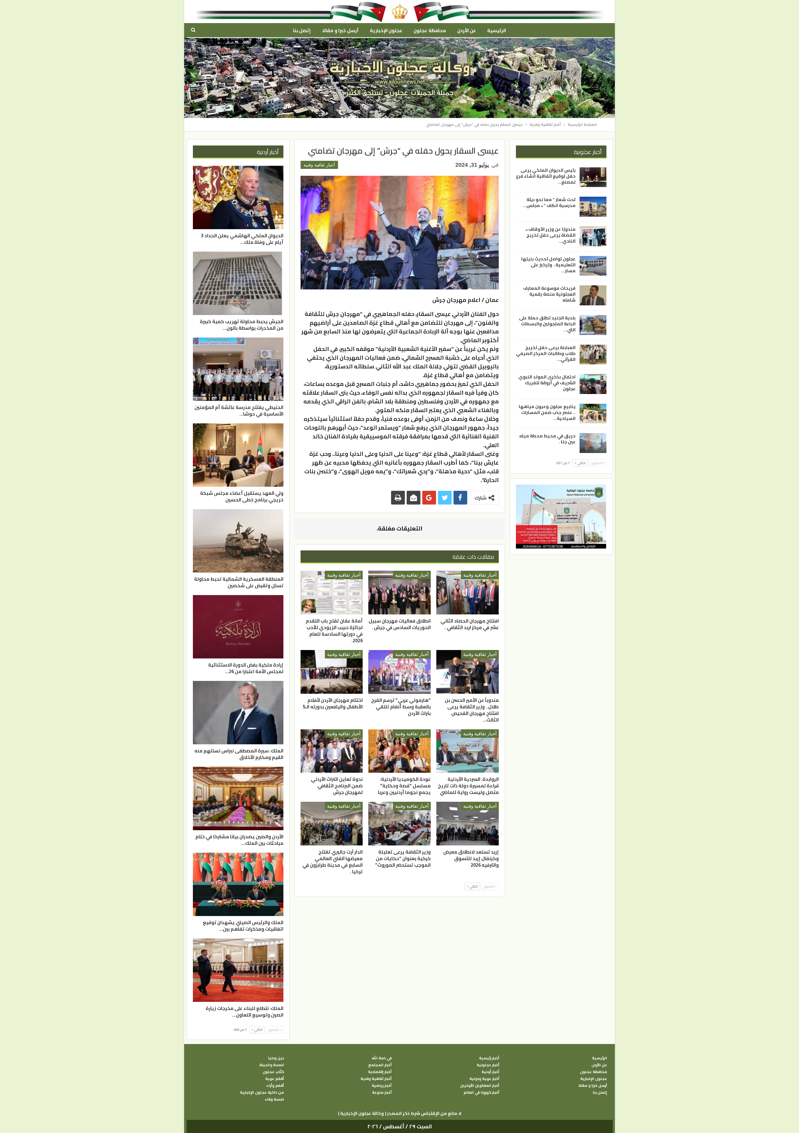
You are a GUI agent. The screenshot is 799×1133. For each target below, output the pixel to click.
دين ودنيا (276, 1058)
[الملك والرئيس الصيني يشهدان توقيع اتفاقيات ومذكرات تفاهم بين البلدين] (238, 884)
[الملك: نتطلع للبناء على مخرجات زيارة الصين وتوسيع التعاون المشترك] (238, 970)
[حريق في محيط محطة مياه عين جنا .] (593, 443)
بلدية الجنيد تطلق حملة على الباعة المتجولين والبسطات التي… (547, 324)
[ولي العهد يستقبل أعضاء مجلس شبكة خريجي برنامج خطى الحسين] (238, 455)
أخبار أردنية (490, 1072)
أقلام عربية (274, 1079)
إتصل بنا (302, 30)
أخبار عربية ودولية (484, 1079)
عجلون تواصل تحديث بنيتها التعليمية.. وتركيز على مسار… (548, 265)
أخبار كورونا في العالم (481, 1092)
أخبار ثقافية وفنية (319, 164)
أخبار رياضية (382, 1085)
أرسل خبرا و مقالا (340, 30)
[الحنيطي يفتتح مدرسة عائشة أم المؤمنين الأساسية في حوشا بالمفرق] (238, 369)
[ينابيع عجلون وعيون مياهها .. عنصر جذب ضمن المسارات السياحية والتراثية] (593, 414)
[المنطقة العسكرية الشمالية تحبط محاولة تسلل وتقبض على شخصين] (238, 541)
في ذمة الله (382, 1058)
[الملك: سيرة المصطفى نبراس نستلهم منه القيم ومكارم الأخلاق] (238, 712)
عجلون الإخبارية (386, 30)
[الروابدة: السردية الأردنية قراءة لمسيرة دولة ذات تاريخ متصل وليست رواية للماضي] (467, 751)
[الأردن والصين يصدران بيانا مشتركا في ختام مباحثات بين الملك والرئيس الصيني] (238, 798)
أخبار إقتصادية (380, 1072)
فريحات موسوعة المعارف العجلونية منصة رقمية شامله (549, 294)
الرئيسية (496, 30)
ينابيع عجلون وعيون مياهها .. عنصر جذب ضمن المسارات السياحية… (547, 412)
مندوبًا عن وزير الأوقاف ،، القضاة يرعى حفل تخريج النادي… (551, 235)
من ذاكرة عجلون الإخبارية (262, 1092)
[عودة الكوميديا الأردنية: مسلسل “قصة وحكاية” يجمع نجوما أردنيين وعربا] (399, 751)
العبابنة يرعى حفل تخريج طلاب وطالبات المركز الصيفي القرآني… (546, 353)
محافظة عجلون (430, 30)
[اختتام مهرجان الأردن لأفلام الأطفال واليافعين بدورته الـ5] (332, 672)
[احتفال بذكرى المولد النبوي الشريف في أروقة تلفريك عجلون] (593, 384)
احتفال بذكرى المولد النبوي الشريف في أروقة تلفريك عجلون (547, 383)
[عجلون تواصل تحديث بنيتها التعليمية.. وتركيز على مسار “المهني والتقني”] (593, 266)
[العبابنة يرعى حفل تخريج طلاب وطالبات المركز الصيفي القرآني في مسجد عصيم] (593, 354)
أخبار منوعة (382, 1092)
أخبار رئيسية (489, 1058)
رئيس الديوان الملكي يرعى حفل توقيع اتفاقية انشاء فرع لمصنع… (546, 176)
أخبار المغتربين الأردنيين (479, 1085)
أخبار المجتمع (380, 1065)
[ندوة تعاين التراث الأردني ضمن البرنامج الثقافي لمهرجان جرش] (332, 751)
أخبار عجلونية (488, 1065)
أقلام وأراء (275, 1085)
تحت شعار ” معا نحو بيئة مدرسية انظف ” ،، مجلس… (549, 202)
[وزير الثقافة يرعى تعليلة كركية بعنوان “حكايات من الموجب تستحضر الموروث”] (399, 823)
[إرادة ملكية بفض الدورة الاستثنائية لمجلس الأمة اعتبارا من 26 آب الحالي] (238, 626)
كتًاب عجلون (273, 1072)
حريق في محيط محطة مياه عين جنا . (547, 439)
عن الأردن (466, 30)
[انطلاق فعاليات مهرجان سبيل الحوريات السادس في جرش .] (399, 592)
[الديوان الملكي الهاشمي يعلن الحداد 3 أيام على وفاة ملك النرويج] (238, 197)
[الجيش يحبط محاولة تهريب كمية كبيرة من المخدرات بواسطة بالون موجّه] (238, 283)
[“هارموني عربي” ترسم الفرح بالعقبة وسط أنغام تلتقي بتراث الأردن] (399, 672)
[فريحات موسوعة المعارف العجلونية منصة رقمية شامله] (593, 295)
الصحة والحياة (271, 1065)
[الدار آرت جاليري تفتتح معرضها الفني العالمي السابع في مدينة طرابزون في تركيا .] (332, 823)
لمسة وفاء (274, 1099)
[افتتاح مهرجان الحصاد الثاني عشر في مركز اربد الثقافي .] (467, 592)
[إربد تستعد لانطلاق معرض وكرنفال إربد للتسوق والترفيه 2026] (467, 823)
